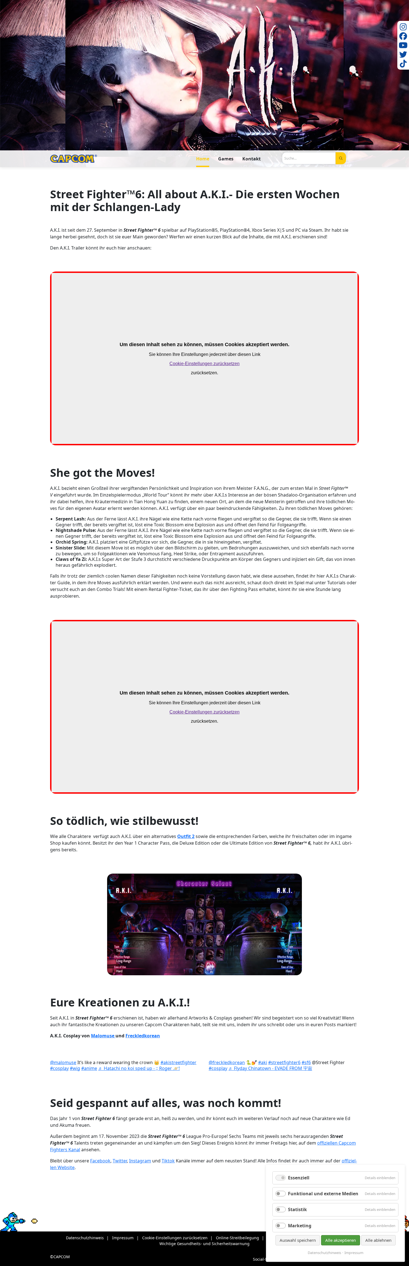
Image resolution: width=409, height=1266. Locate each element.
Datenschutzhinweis (324, 1252)
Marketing (299, 1226)
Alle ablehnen (378, 1240)
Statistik (297, 1209)
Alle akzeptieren (340, 1240)
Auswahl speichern (298, 1240)
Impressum (353, 1252)
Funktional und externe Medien (323, 1194)
